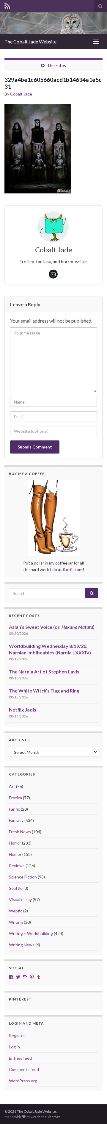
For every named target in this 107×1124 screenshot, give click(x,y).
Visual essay (20, 899)
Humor (15, 854)
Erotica (15, 797)
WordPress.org (23, 1080)
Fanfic (14, 809)
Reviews (17, 865)
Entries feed (20, 1058)
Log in (14, 1046)
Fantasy (16, 820)
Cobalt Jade (21, 93)
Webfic (15, 910)
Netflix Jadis (22, 709)
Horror (15, 842)
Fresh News (20, 831)
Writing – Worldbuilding (31, 933)
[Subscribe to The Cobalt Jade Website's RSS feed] (7, 5)
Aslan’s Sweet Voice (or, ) (52, 627)
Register (17, 1035)
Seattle (16, 888)
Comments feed (24, 1069)
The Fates (56, 65)
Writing (16, 922)
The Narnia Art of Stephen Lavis (44, 671)
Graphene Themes (46, 1116)
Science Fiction (23, 876)
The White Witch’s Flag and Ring (44, 690)
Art (12, 786)
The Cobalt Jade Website (30, 41)
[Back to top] (93, 1110)
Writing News (21, 944)
